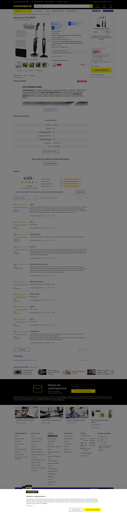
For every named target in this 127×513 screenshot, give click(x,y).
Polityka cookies (29, 505)
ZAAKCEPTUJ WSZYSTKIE (92, 509)
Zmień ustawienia (76, 509)
